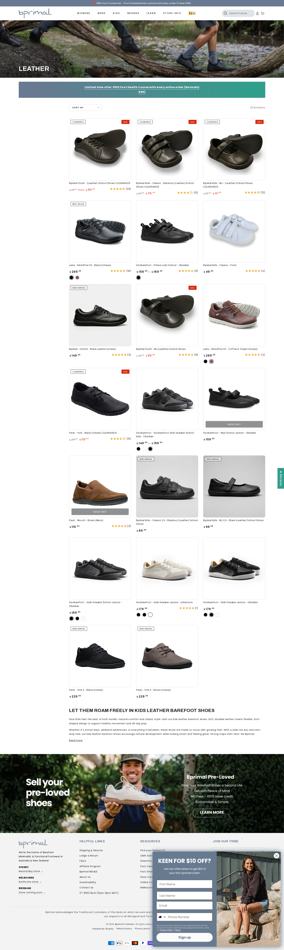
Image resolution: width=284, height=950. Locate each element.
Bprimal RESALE (88, 871)
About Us (85, 877)
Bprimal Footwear (124, 924)
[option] (142, 3)
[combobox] (161, 917)
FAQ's (83, 861)
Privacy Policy (166, 930)
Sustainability (88, 882)
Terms (177, 930)
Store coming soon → (32, 892)
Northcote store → (30, 881)
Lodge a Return (89, 855)
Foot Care (146, 866)
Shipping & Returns (91, 850)
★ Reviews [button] (281, 478)
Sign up (184, 937)
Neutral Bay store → (31, 871)
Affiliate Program (90, 866)
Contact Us (87, 887)
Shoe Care (146, 877)
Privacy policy (142, 928)
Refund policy (124, 928)
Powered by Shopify (103, 928)
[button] (234, 13)
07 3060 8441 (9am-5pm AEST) (99, 893)
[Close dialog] (276, 856)
